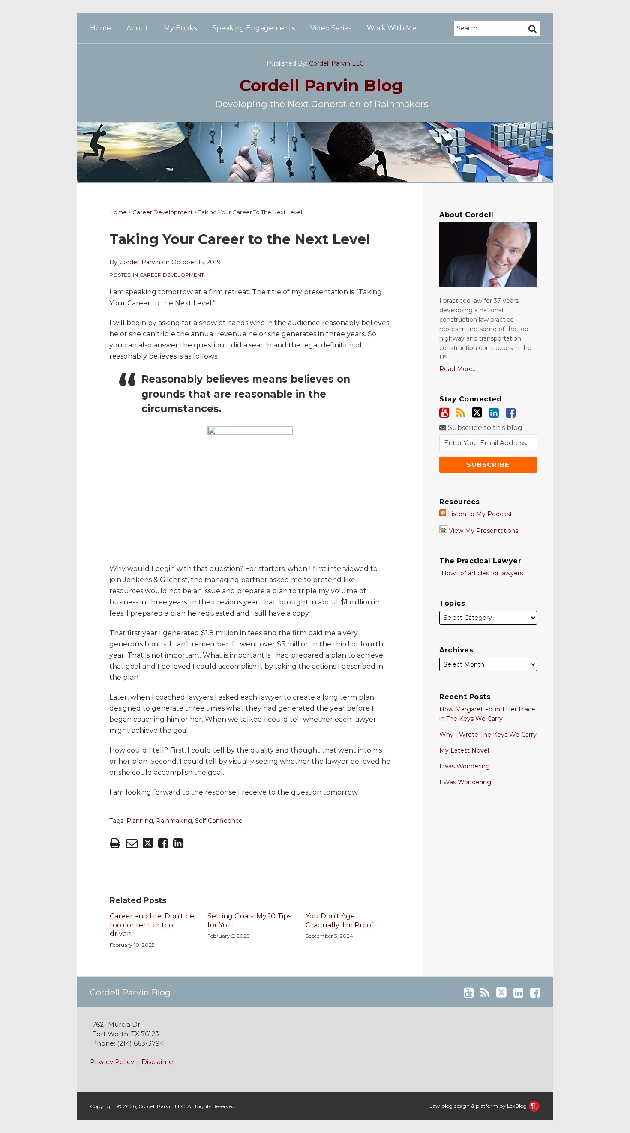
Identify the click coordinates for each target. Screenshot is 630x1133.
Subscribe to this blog (484, 428)
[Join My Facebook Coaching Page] (511, 413)
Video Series (330, 28)
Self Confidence (219, 821)
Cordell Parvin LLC (336, 63)
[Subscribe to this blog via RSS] (460, 413)
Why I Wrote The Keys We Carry (488, 734)
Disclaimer (158, 1062)
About (137, 28)
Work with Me (392, 28)
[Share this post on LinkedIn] (178, 843)
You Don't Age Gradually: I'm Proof (340, 920)
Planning (139, 821)
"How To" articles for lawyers (481, 573)
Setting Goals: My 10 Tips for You (249, 920)
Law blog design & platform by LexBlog (478, 1106)
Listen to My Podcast (479, 514)
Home (100, 28)
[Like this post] (163, 843)
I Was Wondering (465, 782)
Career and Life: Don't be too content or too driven (152, 925)
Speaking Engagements (253, 28)
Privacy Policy (112, 1062)
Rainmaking (174, 821)
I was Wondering (464, 766)
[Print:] (115, 843)
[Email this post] (132, 843)
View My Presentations (482, 531)
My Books (180, 28)
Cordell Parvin (321, 85)
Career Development (162, 212)
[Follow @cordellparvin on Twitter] (477, 413)
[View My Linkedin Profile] (494, 413)
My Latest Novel (464, 750)
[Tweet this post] (148, 843)
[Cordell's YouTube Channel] (444, 413)
